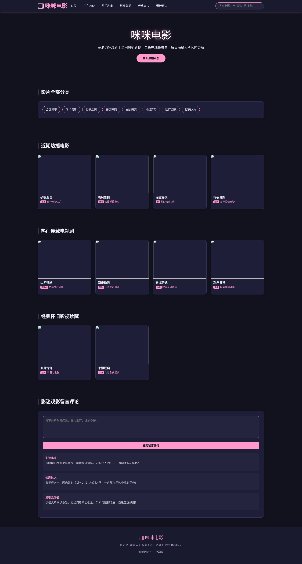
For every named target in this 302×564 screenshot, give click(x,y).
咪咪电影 (56, 6)
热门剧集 (107, 5)
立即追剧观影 (151, 58)
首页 (74, 5)
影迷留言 (161, 5)
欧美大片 (190, 109)
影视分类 (125, 5)
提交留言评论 (151, 445)
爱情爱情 (91, 109)
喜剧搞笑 (131, 109)
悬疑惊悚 (111, 109)
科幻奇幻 (151, 109)
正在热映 (89, 5)
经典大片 (143, 5)
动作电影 (71, 109)
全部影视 (51, 109)
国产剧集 (171, 109)
